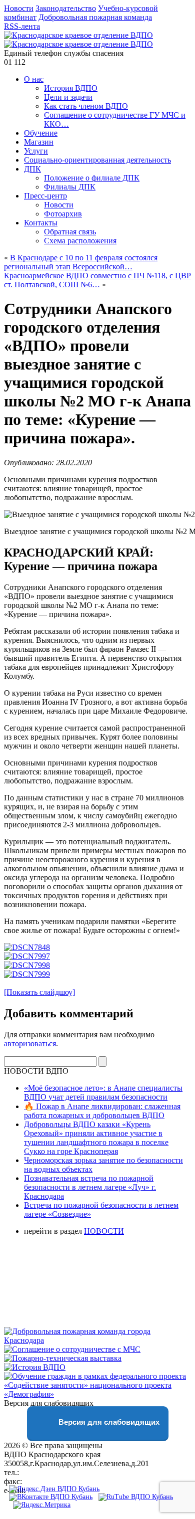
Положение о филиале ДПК (92, 178)
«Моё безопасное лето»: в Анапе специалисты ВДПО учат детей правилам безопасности (103, 1092)
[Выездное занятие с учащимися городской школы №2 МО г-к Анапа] (27, 947)
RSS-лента (22, 26)
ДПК (32, 169)
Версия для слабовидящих (108, 1422)
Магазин (39, 142)
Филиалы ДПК (70, 187)
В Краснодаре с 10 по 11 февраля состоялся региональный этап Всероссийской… (81, 262)
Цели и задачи (68, 97)
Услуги (36, 151)
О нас (34, 79)
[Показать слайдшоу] (39, 992)
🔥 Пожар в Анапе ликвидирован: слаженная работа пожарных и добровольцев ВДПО (102, 1111)
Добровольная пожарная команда (95, 17)
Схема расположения (80, 240)
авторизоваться (30, 1043)
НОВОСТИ (104, 1231)
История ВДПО (71, 88)
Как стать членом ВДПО (86, 106)
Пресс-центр (45, 195)
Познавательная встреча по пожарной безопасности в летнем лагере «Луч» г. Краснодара (90, 1187)
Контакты (41, 222)
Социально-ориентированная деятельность (97, 160)
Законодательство (66, 8)
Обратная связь (70, 231)
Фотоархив (63, 213)
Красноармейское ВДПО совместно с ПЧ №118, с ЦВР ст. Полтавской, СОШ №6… (97, 280)
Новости (19, 8)
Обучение (41, 133)
